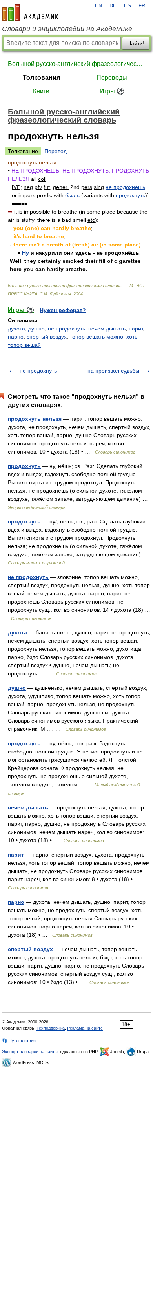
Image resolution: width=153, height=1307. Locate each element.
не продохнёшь (125, 187)
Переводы (112, 77)
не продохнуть (66, 328)
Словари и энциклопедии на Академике (67, 29)
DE (113, 6)
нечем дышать (107, 328)
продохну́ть (24, 743)
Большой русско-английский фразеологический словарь (76, 64)
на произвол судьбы (113, 371)
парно (16, 337)
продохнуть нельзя (35, 419)
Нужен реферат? (63, 310)
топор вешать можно (96, 337)
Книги (41, 91)
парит (136, 328)
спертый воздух (47, 337)
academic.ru (30, 12)
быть (72, 195)
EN (98, 6)
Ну (25, 253)
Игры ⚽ (112, 91)
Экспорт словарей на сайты (30, 1051)
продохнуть (130, 195)
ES (127, 6)
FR (141, 6)
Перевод (55, 151)
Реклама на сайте (85, 1028)
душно (36, 328)
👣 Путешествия (19, 1040)
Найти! (135, 43)
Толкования (41, 77)
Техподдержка (50, 1028)
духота (16, 328)
